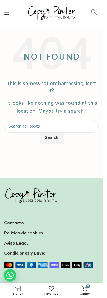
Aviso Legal (16, 243)
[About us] (51, 215)
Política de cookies (23, 233)
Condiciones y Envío (25, 253)
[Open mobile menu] (6, 12)
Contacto (14, 222)
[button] (94, 14)
